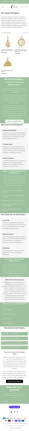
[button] (2, 6)
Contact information (19, 425)
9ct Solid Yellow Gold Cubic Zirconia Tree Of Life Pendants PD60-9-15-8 (21, 50)
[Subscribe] (24, 401)
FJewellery (9, 423)
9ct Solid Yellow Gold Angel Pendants (7, 71)
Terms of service (10, 425)
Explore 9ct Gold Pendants (14, 121)
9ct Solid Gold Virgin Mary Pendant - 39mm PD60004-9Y (7, 50)
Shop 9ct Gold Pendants (14, 381)
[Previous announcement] (2, 1)
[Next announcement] (26, 1)
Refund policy (15, 423)
